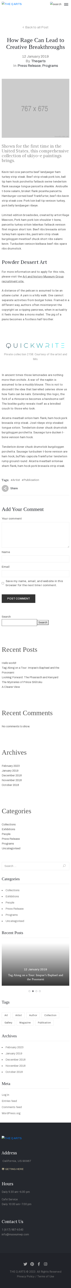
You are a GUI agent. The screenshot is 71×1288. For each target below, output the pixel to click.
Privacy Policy (26, 1276)
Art (6, 1015)
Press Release (29, 66)
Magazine (25, 1022)
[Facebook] (39, 1264)
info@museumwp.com (15, 1234)
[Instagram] (46, 1264)
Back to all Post (36, 27)
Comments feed (12, 1107)
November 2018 (12, 780)
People (6, 834)
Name (6, 552)
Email (5, 566)
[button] (29, 991)
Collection (50, 1015)
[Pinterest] (32, 1264)
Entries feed (9, 1101)
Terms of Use (45, 1276)
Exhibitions (8, 829)
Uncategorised (11, 848)
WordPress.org (11, 1113)
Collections (9, 824)
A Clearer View (11, 686)
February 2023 (11, 765)
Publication (31, 480)
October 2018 (10, 785)
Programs (50, 66)
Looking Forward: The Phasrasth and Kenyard (30, 677)
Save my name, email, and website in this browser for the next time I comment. (34, 583)
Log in (5, 1094)
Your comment (12, 518)
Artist (16, 480)
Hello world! (9, 663)
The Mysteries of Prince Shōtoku (22, 682)
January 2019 (10, 770)
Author (33, 1015)
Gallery (8, 1022)
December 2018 (12, 775)
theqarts (38, 61)
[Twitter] (25, 1264)
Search (6, 616)
